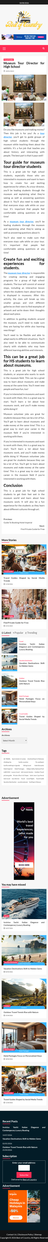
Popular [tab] (18, 632)
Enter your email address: (24, 1162)
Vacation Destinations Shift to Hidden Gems (23, 968)
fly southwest (40, 762)
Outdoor (22, 678)
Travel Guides (8, 60)
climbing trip (7, 762)
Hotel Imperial (8, 769)
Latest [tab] (7, 632)
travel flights (30, 778)
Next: (33, 527)
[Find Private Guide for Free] (24, 604)
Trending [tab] (32, 632)
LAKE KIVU (7, 772)
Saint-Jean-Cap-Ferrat (37, 775)
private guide (8, 775)
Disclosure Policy (25, 1234)
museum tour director (22, 221)
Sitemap (38, 1234)
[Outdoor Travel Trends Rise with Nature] (9, 680)
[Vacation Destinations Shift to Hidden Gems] (9, 663)
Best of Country (30, 1179)
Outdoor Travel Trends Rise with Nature (21, 1012)
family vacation (23, 762)
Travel (21, 641)
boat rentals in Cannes (19, 759)
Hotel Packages (24, 696)
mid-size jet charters (27, 772)
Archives (6, 735)
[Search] (43, 48)
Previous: (18, 521)
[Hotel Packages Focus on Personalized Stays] (9, 698)
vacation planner (23, 782)
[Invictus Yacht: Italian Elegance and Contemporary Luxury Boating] (9, 645)
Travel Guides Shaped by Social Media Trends (23, 1099)
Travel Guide (40, 778)
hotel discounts (39, 765)
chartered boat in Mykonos (35, 759)
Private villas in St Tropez (21, 775)
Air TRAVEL (7, 759)
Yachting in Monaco (35, 782)
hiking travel (27, 765)
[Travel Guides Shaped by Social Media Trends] (24, 559)
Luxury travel (15, 772)
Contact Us (12, 1234)
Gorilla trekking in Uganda (12, 765)
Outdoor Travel (39, 772)
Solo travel (7, 778)
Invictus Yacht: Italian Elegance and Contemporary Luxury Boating (32, 647)
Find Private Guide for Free (16, 622)
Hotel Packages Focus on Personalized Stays (23, 1056)
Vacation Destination (25, 660)
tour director (15, 778)
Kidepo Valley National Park (35, 769)
